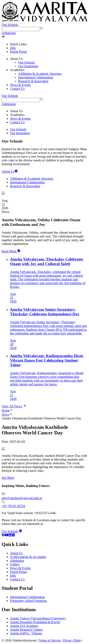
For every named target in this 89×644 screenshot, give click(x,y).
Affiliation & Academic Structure (39, 73)
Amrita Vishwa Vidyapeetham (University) (38, 618)
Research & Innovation (33, 81)
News (5, 414)
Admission (9, 33)
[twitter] (13, 535)
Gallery (15, 564)
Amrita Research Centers (26, 629)
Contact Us (17, 88)
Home (6, 410)
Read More (9, 251)
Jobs (13, 48)
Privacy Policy (72, 640)
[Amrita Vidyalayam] (44, 12)
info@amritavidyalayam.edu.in (22, 498)
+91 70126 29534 (13, 506)
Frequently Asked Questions (28, 600)
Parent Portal (18, 51)
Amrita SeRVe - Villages (26, 633)
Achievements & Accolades (28, 557)
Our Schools (10, 24)
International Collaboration (35, 77)
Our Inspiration (28, 66)
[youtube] (6, 535)
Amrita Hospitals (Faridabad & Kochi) (35, 622)
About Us (16, 553)
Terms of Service (50, 640)
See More (8, 477)
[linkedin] (10, 535)
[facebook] (3, 535)
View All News (12, 406)
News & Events (20, 85)
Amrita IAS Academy (24, 626)
